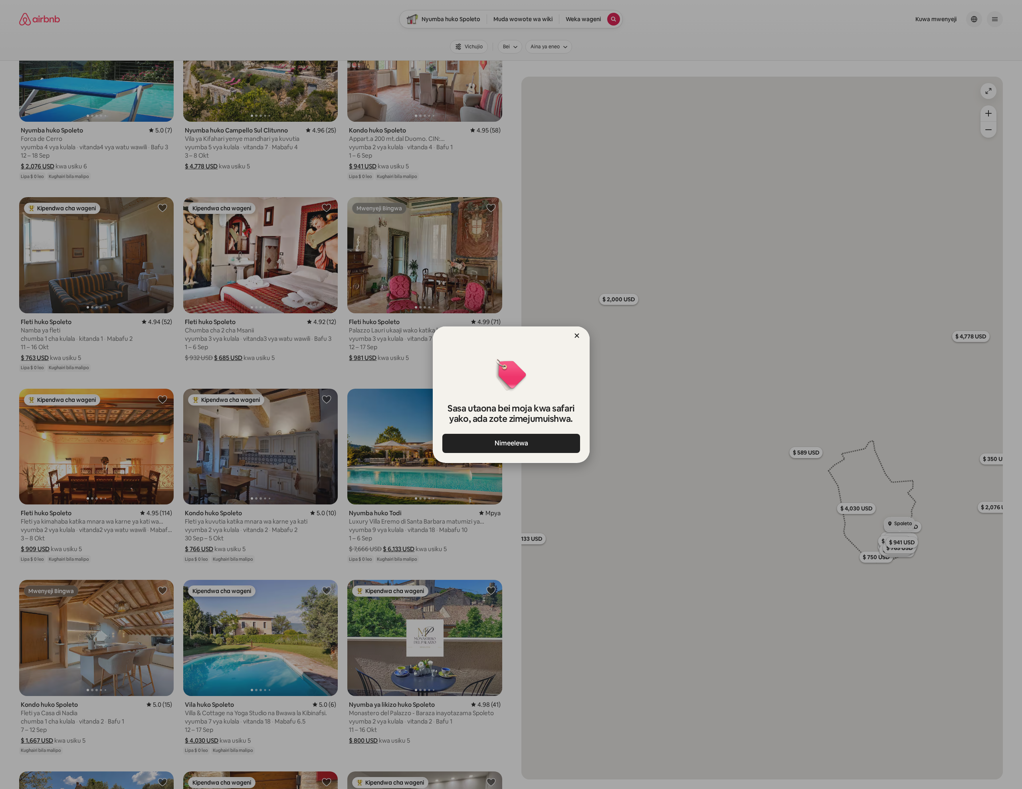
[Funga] (577, 335)
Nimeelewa (511, 443)
